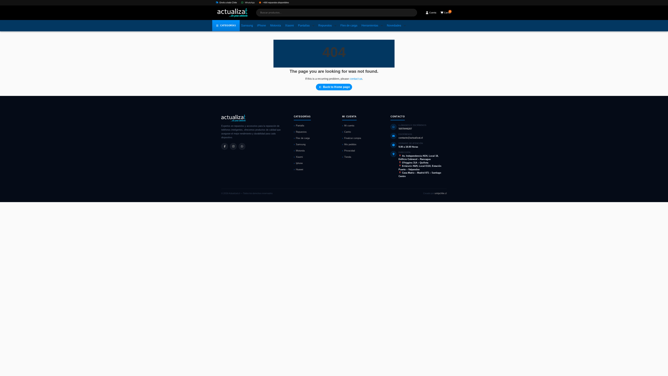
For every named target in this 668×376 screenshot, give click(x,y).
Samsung (247, 25)
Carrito (347, 132)
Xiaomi (289, 25)
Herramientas (369, 25)
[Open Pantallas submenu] (313, 25)
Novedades (394, 25)
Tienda (347, 157)
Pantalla (300, 125)
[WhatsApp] (242, 146)
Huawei (299, 169)
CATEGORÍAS (228, 25)
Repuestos (325, 25)
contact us (356, 78)
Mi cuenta (349, 125)
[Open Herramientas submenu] (382, 25)
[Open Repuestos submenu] (335, 25)
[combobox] (336, 12)
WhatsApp (249, 2)
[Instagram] (233, 146)
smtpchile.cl (441, 193)
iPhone (261, 25)
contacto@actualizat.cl (411, 137)
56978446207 (405, 128)
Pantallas (304, 25)
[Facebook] (224, 146)
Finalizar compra (352, 138)
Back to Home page (334, 87)
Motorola (275, 25)
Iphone (299, 163)
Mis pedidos (350, 144)
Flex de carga (348, 25)
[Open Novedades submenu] (405, 25)
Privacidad (349, 150)
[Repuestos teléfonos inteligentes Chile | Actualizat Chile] (232, 12)
